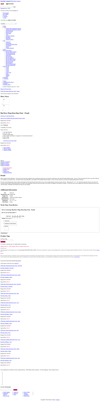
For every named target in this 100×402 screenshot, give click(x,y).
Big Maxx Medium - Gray (6, 342)
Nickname (6, 220)
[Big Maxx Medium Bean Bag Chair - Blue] (10, 321)
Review (6, 226)
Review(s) (3, 116)
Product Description (7, 167)
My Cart (5, 15)
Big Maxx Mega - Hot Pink (6, 286)
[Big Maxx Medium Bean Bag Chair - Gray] (10, 339)
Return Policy (27, 395)
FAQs (14, 394)
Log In (4, 17)
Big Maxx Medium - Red (6, 360)
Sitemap (58, 399)
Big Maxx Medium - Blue (6, 323)
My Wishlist (5, 14)
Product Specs (6, 169)
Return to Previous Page (6, 89)
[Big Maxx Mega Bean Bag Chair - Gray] (10, 302)
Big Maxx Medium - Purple (6, 314)
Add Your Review (10, 116)
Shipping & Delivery (5, 394)
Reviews (5, 170)
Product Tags (6, 171)
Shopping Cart (4, 8)
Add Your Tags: (4, 239)
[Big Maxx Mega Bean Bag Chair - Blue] (10, 293)
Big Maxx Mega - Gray (6, 305)
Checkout (5, 16)
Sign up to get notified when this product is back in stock (13, 118)
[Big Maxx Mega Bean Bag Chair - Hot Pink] (11, 284)
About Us (15, 393)
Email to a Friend (7, 150)
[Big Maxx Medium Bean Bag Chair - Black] (10, 275)
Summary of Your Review (10, 223)
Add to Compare (7, 148)
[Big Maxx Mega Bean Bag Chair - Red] (10, 330)
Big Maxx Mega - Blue (6, 295)
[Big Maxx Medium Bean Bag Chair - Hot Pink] (11, 265)
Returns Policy (77, 256)
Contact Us (15, 392)
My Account (6, 12)
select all (16, 263)
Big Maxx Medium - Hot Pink (7, 268)
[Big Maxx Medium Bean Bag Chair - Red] (10, 358)
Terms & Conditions (26, 394)
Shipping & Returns (7, 172)
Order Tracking (6, 392)
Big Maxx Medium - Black (6, 277)
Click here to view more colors (9, 140)
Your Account (6, 395)
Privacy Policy (27, 392)
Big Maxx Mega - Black (6, 351)
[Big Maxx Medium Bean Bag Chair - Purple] (11, 312)
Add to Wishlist (6, 147)
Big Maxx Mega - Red (5, 332)
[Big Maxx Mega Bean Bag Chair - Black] (10, 348)
